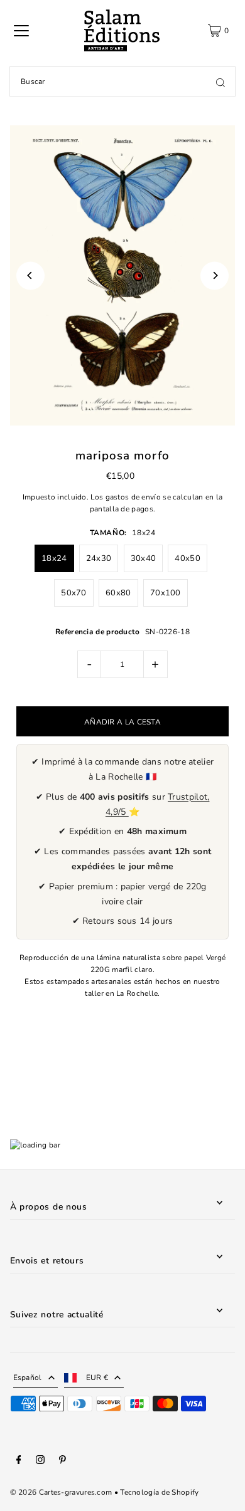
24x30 (99, 558)
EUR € (97, 1377)
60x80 (118, 593)
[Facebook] (18, 1461)
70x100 (165, 593)
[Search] (220, 81)
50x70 (74, 593)
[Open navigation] (21, 30)
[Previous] (30, 275)
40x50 (187, 558)
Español (27, 1377)
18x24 (54, 558)
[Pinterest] (62, 1461)
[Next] (214, 275)
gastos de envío (133, 497)
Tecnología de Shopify (159, 1492)
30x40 (143, 558)
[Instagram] (40, 1461)
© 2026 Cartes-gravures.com (61, 1492)
